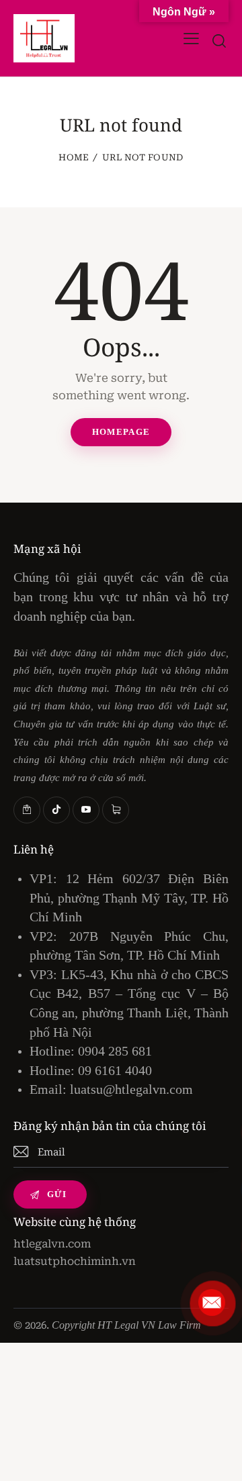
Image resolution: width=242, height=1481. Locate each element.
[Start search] (220, 41)
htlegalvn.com (52, 1243)
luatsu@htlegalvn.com (131, 1089)
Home (73, 157)
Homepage (121, 432)
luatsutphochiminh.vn (74, 1261)
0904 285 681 (115, 1050)
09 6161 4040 (115, 1070)
